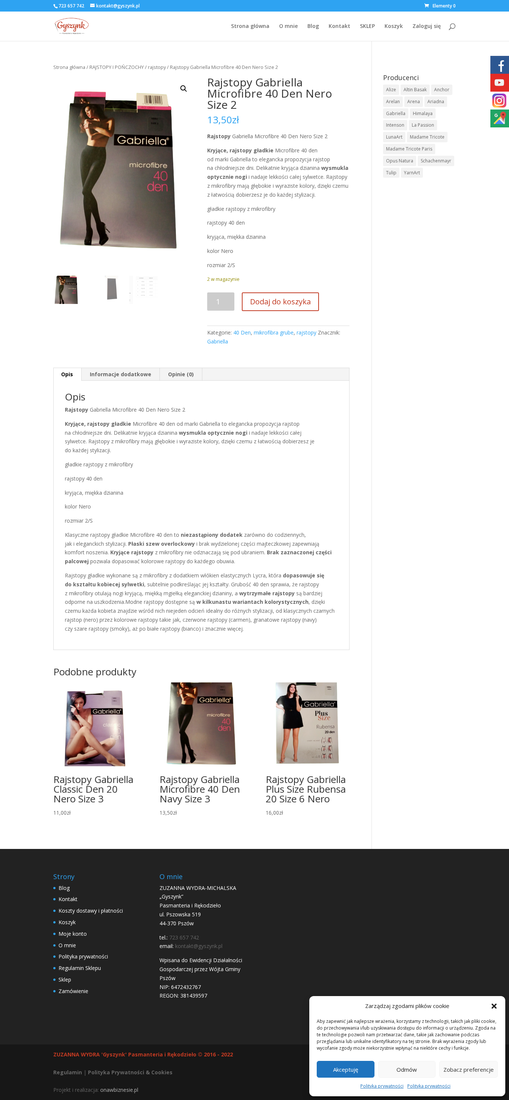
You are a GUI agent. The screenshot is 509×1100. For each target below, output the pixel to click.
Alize (391, 89)
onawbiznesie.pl (119, 1089)
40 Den (242, 332)
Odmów (406, 1069)
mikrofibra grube (274, 332)
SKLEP (367, 26)
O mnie (288, 26)
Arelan (393, 101)
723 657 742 (71, 6)
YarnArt (412, 172)
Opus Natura (399, 161)
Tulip (391, 172)
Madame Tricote (427, 137)
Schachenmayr (436, 161)
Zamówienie (73, 991)
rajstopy (157, 67)
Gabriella (217, 341)
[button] (494, 1006)
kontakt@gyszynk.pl (198, 946)
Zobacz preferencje (468, 1069)
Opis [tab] (67, 374)
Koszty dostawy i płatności (91, 910)
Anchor (441, 89)
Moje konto (73, 933)
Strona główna (250, 26)
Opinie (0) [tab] (181, 374)
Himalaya (423, 113)
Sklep (65, 979)
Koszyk (394, 26)
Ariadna (435, 101)
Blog (313, 26)
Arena (413, 101)
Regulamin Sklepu (80, 967)
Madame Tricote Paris (409, 149)
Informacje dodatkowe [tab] (120, 374)
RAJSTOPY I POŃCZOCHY (116, 67)
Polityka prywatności (382, 1086)
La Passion (423, 125)
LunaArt (394, 137)
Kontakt (339, 26)
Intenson (395, 125)
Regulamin (67, 1072)
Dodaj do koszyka (280, 302)
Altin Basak (415, 89)
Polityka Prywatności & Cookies (130, 1072)
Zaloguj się (426, 26)
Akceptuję (345, 1069)
